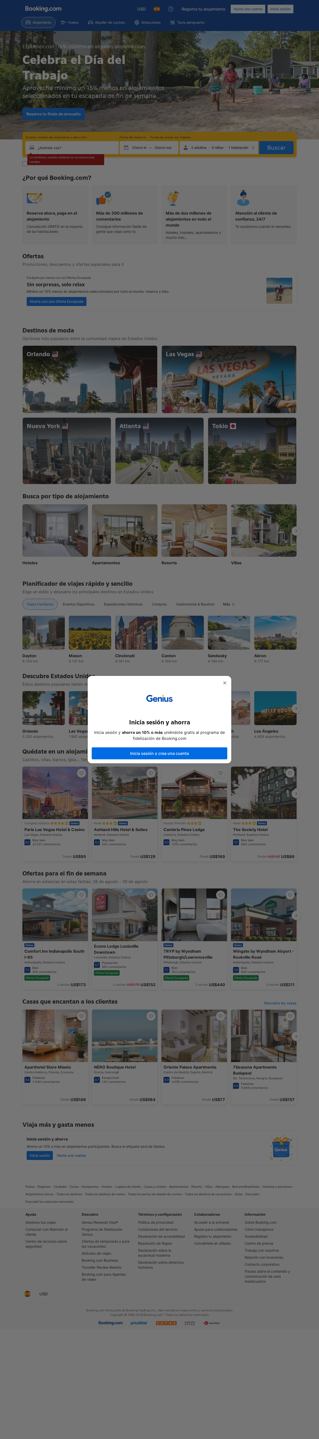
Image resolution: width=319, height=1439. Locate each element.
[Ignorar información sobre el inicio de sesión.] (224, 682)
